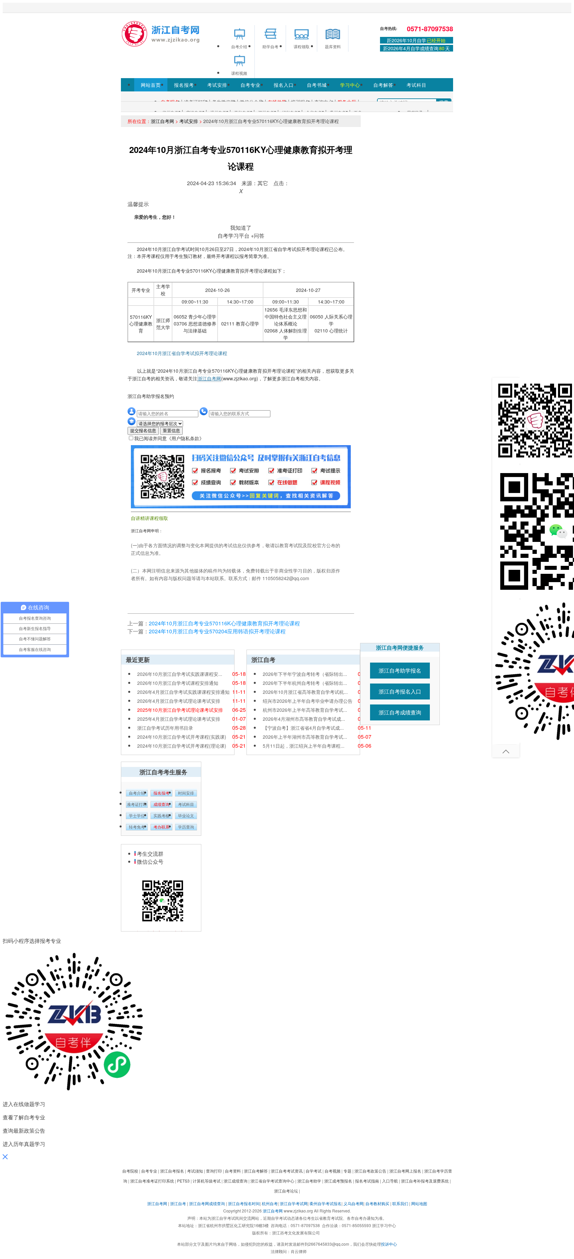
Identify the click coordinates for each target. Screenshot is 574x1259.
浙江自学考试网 (294, 1203)
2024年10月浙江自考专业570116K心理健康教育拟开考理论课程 (224, 623)
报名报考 (184, 84)
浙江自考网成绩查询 (207, 1203)
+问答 (257, 235)
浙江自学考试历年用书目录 (165, 727)
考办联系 (161, 827)
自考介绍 (137, 793)
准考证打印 (137, 804)
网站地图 (419, 1203)
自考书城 (317, 84)
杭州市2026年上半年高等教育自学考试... (305, 709)
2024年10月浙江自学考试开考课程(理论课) (181, 745)
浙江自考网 (162, 121)
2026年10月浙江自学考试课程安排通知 (177, 683)
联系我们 (400, 1203)
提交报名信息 (143, 430)
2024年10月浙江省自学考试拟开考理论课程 (178, 353)
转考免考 (137, 827)
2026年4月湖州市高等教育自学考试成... (304, 718)
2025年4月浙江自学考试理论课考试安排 (178, 718)
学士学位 (137, 816)
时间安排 (186, 793)
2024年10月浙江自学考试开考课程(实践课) (181, 736)
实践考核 (161, 816)
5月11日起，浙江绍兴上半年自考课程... (303, 745)
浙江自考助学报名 (400, 670)
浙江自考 (178, 1203)
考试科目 (417, 84)
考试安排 (217, 84)
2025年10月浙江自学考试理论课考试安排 (180, 709)
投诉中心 (389, 1244)
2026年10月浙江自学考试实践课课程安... (179, 674)
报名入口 (284, 84)
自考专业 (250, 84)
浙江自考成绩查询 (400, 712)
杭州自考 (270, 1203)
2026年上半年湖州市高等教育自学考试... (305, 736)
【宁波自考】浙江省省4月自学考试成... (303, 727)
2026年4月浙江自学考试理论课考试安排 (178, 700)
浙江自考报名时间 (244, 1203)
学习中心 (350, 84)
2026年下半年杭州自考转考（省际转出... (305, 683)
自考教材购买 (377, 1203)
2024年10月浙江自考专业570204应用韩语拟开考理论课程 (217, 631)
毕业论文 (186, 816)
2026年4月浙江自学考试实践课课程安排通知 (183, 692)
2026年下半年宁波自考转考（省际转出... (305, 674)
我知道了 (240, 227)
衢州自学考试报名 (325, 1203)
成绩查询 (161, 804)
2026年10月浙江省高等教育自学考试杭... (305, 692)
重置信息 (171, 430)
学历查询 (186, 827)
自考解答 (383, 84)
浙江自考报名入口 (400, 691)
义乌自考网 (353, 1203)
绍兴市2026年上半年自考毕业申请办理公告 (307, 700)
